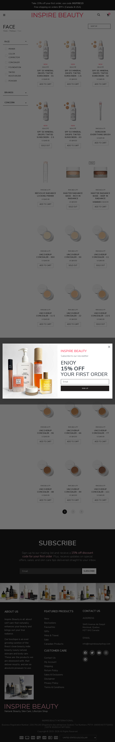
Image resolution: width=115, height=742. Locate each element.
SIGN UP (85, 388)
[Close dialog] (109, 347)
